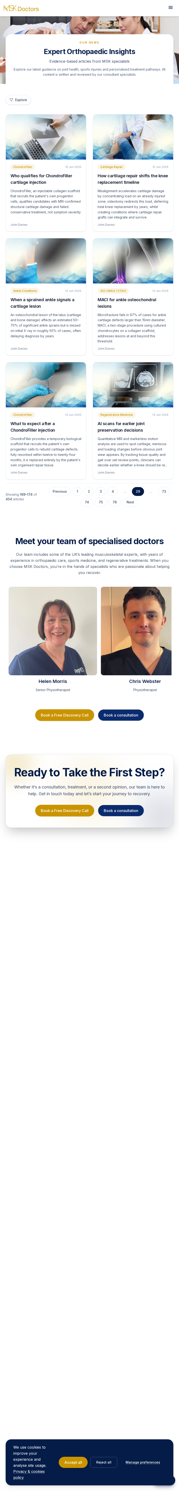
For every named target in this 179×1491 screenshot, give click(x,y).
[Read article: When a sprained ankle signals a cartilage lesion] (46, 260)
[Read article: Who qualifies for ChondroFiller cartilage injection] (46, 137)
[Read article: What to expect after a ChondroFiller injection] (46, 384)
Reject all (103, 1462)
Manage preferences (143, 1462)
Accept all (73, 1462)
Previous (60, 491)
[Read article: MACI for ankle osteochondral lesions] (133, 260)
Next (130, 502)
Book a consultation (121, 715)
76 (115, 502)
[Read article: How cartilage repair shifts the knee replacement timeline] (133, 137)
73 (164, 491)
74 (87, 502)
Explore (21, 100)
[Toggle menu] (170, 8)
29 (138, 491)
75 (101, 502)
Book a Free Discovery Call (65, 715)
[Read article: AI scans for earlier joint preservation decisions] (133, 384)
